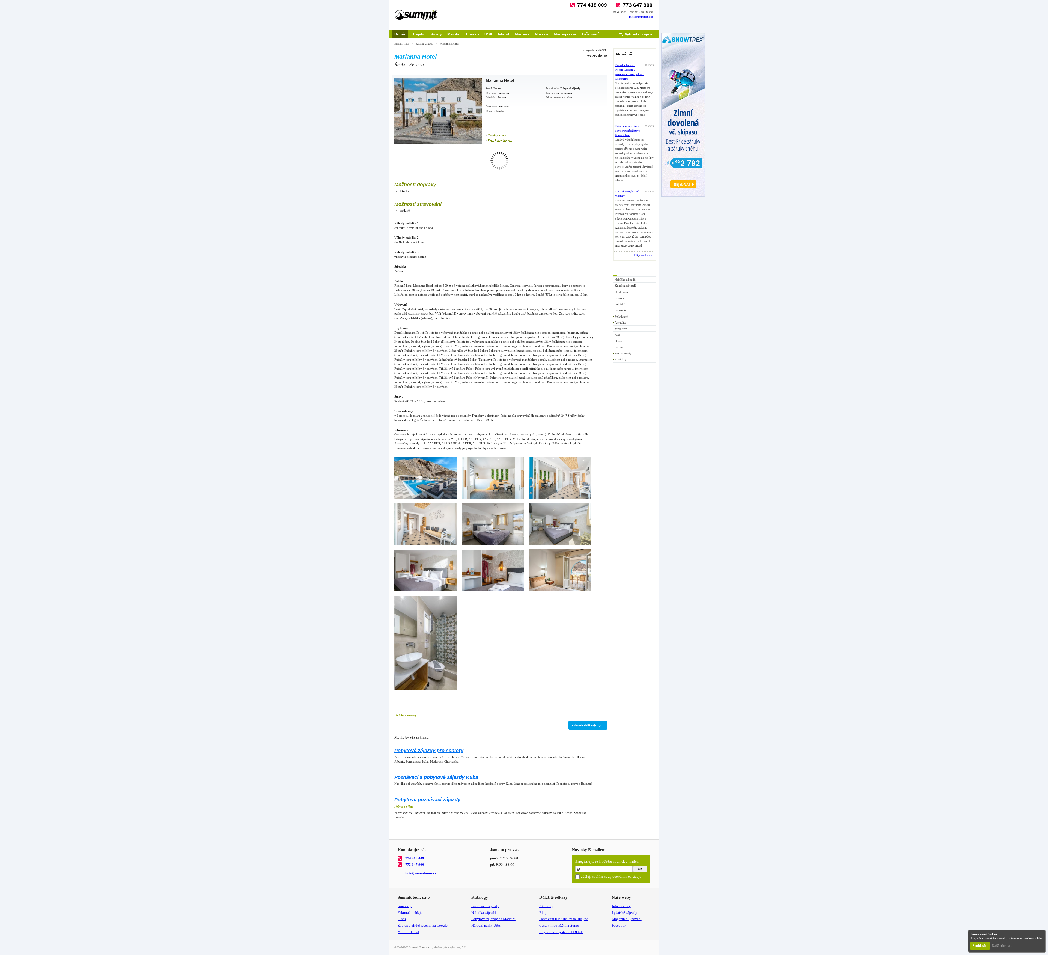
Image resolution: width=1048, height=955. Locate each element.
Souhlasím (980, 946)
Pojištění (620, 304)
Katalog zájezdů (424, 43)
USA (488, 34)
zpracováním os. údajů (624, 876)
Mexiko (454, 34)
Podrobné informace (500, 139)
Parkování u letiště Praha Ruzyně (563, 919)
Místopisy (621, 328)
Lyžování (590, 34)
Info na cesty (621, 906)
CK (464, 947)
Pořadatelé (621, 316)
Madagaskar (565, 34)
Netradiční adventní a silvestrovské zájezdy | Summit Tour (627, 131)
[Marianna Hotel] (438, 111)
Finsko (472, 34)
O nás (618, 341)
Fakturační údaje (410, 912)
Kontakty (620, 359)
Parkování (621, 310)
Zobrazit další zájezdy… (588, 725)
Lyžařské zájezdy (624, 912)
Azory (436, 34)
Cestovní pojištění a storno (559, 925)
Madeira (522, 34)
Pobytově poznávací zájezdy (427, 799)
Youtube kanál (408, 932)
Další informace (1002, 946)
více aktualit (645, 255)
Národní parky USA (485, 925)
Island (503, 34)
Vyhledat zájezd (639, 34)
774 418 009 (592, 5)
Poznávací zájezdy (485, 906)
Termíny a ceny (497, 135)
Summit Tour (401, 43)
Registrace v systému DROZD (561, 932)
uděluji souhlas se (611, 876)
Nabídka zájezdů (625, 279)
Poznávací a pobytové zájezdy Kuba (436, 777)
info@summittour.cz (641, 16)
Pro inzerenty (623, 353)
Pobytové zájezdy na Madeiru (493, 919)
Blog (618, 334)
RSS (636, 255)
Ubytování (621, 291)
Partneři (619, 347)
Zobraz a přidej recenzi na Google (423, 925)
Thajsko (418, 34)
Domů (399, 34)
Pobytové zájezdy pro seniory (428, 750)
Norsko (541, 34)
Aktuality (620, 322)
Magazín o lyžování (627, 919)
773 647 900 (638, 5)
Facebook (619, 925)
